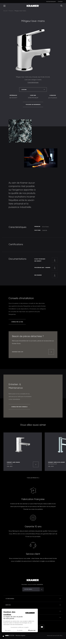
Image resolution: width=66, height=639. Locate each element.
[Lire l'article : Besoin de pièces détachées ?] (51, 352)
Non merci (7, 630)
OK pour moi (31, 630)
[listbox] (33, 89)
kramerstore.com (51, 1)
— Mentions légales (19, 635)
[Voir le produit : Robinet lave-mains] (35, 464)
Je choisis (19, 630)
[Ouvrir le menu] (4, 6)
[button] (3, 636)
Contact (60, 1)
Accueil (5, 10)
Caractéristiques (33, 82)
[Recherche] (61, 6)
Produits (11, 10)
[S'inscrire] (42, 589)
